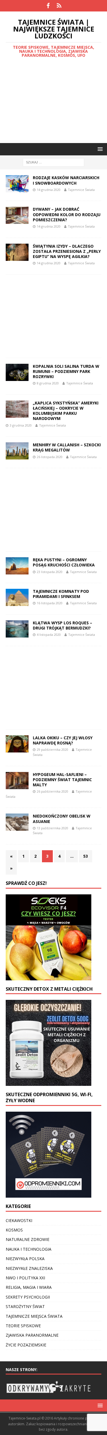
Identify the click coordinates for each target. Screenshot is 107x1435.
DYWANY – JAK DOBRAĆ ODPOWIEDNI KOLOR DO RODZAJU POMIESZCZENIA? (66, 214)
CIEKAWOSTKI (19, 1220)
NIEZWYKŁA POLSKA (25, 1258)
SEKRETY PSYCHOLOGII (28, 1297)
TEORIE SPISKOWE (23, 1325)
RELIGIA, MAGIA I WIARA (29, 1287)
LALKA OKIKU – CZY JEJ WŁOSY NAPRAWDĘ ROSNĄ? (62, 740)
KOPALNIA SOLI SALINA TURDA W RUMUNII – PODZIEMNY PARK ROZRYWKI (66, 371)
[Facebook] (48, 5)
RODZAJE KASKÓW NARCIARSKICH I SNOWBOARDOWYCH (66, 180)
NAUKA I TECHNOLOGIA (28, 1249)
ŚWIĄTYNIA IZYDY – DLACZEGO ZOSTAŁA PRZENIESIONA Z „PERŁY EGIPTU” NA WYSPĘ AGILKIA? (67, 251)
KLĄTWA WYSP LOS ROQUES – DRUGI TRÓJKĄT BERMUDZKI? (62, 625)
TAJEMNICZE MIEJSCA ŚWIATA (34, 1316)
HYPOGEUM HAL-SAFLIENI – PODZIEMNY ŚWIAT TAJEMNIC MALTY (62, 779)
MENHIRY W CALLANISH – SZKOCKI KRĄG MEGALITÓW (67, 447)
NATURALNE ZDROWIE (27, 1239)
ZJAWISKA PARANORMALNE (32, 1335)
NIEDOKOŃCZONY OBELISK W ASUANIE (61, 818)
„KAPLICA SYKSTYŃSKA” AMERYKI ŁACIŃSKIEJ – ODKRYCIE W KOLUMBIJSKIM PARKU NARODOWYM (65, 410)
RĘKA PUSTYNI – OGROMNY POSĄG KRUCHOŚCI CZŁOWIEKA (64, 562)
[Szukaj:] (53, 162)
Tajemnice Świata (81, 189)
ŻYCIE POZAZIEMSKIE (26, 1345)
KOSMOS (14, 1230)
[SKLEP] (59, 5)
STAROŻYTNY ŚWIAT (25, 1306)
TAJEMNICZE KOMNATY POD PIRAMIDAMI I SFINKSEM (61, 594)
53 (85, 856)
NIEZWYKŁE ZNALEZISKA (29, 1268)
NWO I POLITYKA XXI (25, 1277)
